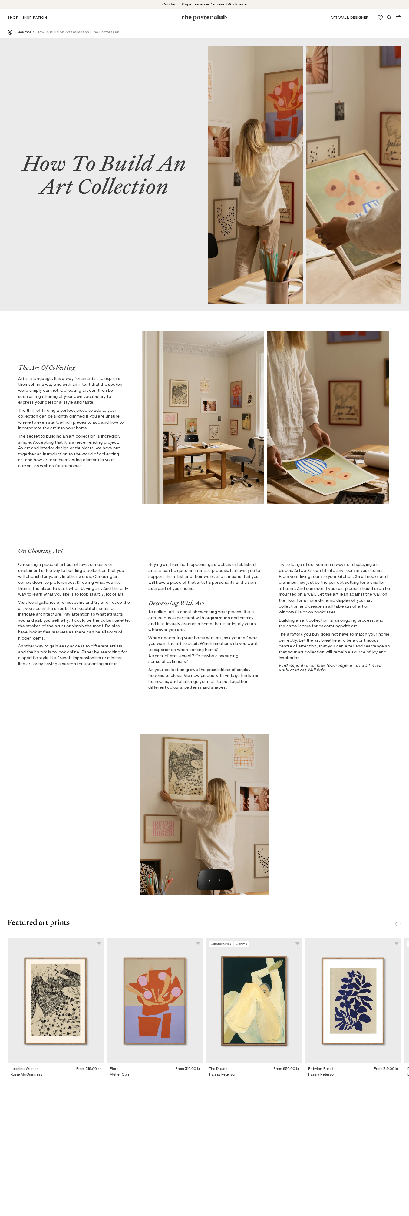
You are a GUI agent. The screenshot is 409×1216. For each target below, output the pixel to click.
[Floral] (155, 1000)
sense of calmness (167, 662)
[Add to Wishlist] (99, 943)
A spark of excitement (170, 656)
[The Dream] (254, 1000)
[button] (13, 18)
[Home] (10, 32)
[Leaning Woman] (56, 1000)
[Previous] (396, 924)
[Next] (400, 924)
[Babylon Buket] (353, 1000)
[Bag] (398, 17)
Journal (24, 32)
